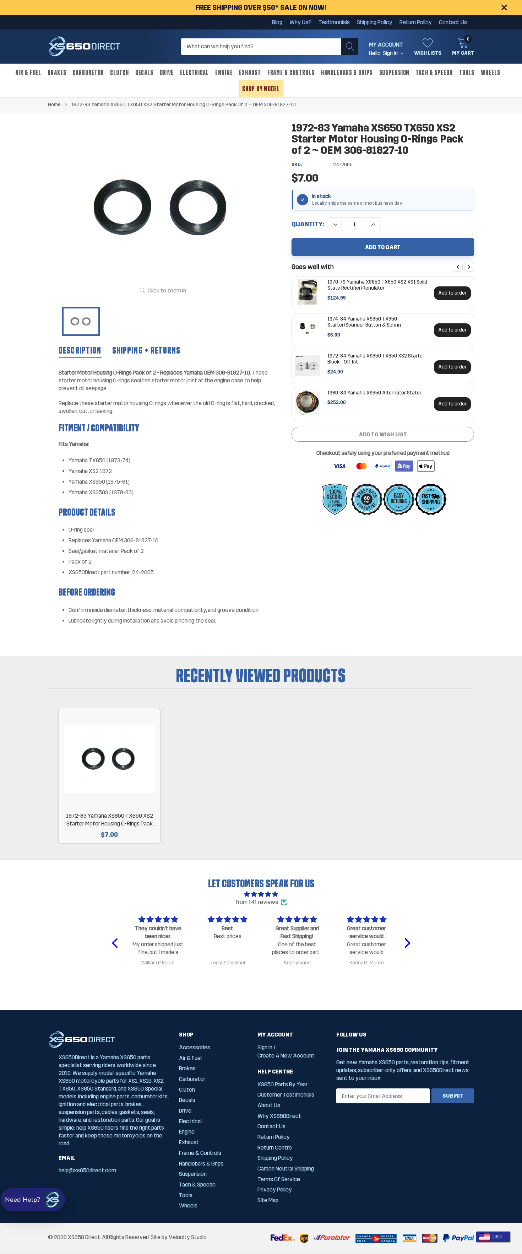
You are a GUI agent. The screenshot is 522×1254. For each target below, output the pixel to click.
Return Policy (415, 22)
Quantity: (308, 224)
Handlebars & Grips (347, 72)
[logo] (84, 46)
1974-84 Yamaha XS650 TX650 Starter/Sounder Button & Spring (364, 322)
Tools (466, 72)
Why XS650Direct (279, 1116)
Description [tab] (80, 350)
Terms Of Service (278, 1179)
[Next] (469, 267)
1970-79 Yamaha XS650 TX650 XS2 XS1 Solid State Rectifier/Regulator (377, 285)
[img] (261, 894)
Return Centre (274, 1147)
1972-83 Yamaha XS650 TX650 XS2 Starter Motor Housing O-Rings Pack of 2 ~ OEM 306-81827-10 (109, 820)
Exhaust (250, 72)
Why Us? (300, 22)
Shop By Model (260, 88)
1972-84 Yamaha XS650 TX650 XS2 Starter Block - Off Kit (375, 359)
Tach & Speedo (434, 72)
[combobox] (493, 1237)
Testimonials (334, 22)
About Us (268, 1105)
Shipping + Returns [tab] (146, 350)
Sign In (264, 1047)
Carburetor (88, 72)
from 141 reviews (256, 902)
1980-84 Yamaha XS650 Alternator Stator (374, 392)
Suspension (394, 72)
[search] (349, 46)
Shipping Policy (374, 22)
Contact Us (453, 22)
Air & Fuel (28, 72)
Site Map (267, 1200)
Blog (277, 22)
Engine (224, 72)
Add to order (452, 293)
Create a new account (286, 1055)
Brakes (57, 72)
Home (54, 104)
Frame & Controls (291, 72)
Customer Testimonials (285, 1094)
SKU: (297, 164)
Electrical (194, 72)
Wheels (490, 72)
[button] (116, 943)
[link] (81, 321)
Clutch (119, 72)
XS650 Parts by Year (282, 1084)
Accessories (194, 1047)
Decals (144, 72)
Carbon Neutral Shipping (285, 1168)
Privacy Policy (274, 1189)
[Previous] (458, 267)
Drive (167, 72)
